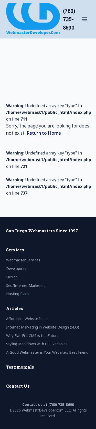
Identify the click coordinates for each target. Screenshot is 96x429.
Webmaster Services (36, 85)
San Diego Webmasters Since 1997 (42, 230)
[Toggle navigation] (85, 19)
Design (21, 112)
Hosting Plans (29, 140)
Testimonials (20, 367)
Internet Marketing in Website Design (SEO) (42, 327)
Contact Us (18, 386)
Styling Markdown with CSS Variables (36, 343)
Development (29, 99)
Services (15, 249)
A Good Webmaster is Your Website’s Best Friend (47, 352)
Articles (14, 308)
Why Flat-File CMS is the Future (32, 335)
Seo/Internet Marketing (40, 126)
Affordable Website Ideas (27, 318)
